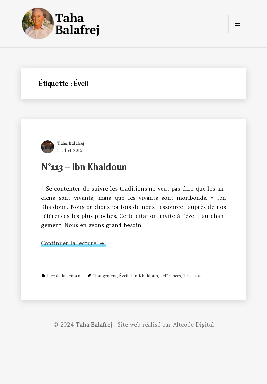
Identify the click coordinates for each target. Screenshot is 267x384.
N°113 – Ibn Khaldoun (84, 166)
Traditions (193, 275)
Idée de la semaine (64, 275)
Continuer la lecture (73, 243)
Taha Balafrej (70, 143)
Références (170, 275)
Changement (104, 275)
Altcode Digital (193, 324)
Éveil (124, 275)
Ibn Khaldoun (144, 275)
